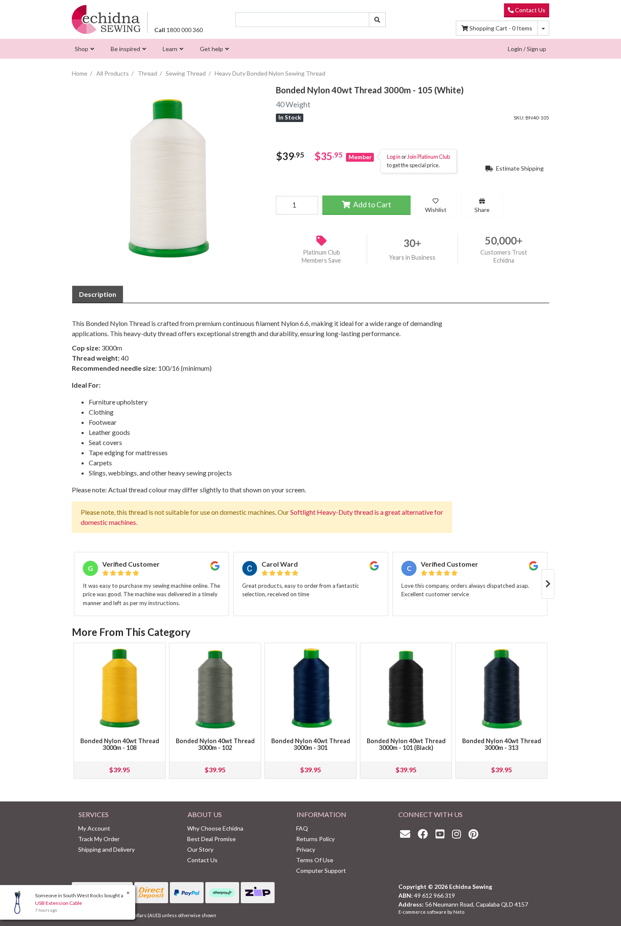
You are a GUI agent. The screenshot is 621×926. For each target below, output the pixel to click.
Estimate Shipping (519, 168)
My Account (94, 828)
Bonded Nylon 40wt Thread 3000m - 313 (501, 744)
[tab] (97, 294)
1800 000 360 (178, 29)
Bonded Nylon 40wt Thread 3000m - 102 (215, 744)
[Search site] (377, 19)
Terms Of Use (314, 860)
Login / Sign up (527, 48)
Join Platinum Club (428, 157)
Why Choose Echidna (215, 828)
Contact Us (529, 10)
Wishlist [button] (436, 209)
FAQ (302, 828)
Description (97, 294)
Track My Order (99, 838)
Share (482, 209)
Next (548, 584)
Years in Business (412, 257)
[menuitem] (83, 49)
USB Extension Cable (58, 903)
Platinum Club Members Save (321, 256)
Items (500, 28)
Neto (458, 912)
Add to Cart (371, 204)
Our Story (200, 849)
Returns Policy (315, 838)
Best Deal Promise (211, 838)
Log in (393, 157)
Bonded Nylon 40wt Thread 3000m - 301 (310, 744)
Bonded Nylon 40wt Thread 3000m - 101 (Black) (406, 744)
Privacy (305, 849)
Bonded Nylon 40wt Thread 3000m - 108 (119, 744)
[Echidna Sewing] (106, 19)
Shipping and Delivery (106, 849)
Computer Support (321, 870)
